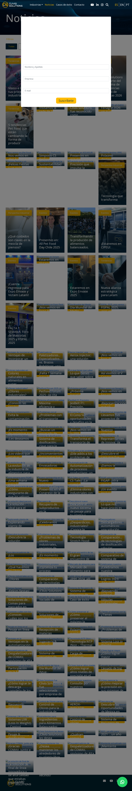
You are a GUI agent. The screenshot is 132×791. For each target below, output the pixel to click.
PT (127, 5)
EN (122, 5)
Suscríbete (66, 100)
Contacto (79, 4)
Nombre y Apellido (32, 63)
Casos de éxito (64, 4)
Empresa (27, 74)
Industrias (35, 4)
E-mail (26, 86)
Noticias (49, 4)
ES (116, 5)
